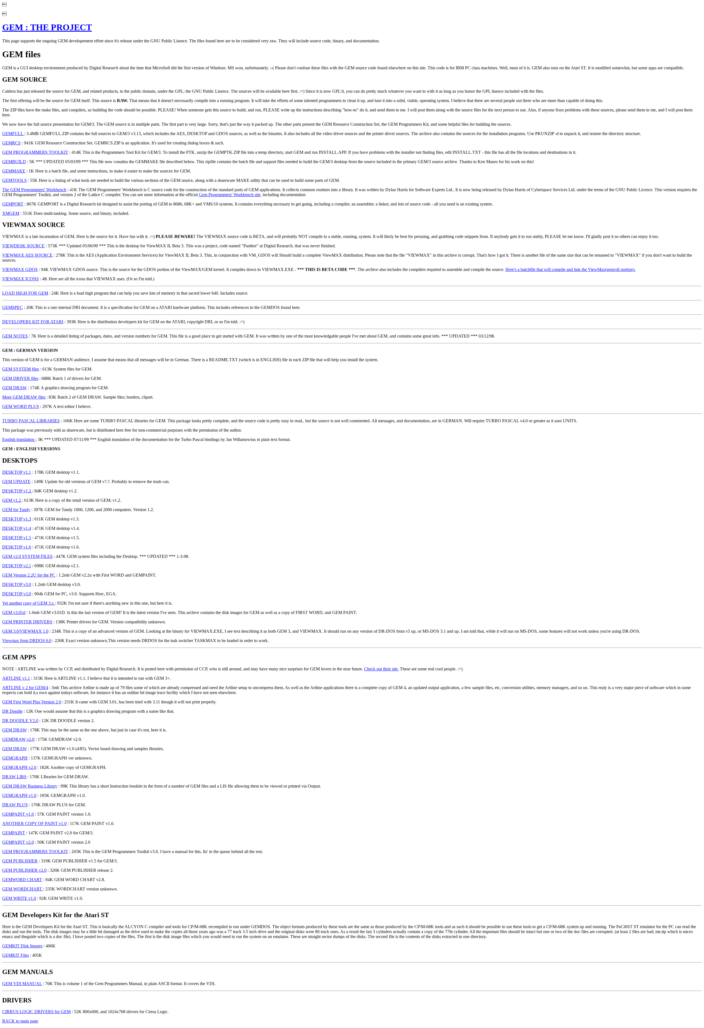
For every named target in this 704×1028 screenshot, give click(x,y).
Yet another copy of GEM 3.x (28, 603)
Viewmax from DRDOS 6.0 (26, 640)
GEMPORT (12, 204)
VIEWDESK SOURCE (23, 245)
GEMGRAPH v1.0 (19, 795)
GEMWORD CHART (22, 879)
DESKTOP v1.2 (17, 491)
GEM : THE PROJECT (47, 27)
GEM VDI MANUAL (22, 983)
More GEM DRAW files (23, 397)
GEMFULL (13, 133)
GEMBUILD (14, 161)
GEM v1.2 (12, 500)
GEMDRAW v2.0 (18, 739)
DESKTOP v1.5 (16, 537)
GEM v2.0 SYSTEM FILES (27, 556)
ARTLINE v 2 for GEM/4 (25, 687)
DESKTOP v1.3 (16, 519)
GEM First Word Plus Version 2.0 (31, 702)
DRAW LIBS (14, 776)
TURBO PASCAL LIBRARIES (31, 420)
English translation (18, 439)
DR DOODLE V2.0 (20, 720)
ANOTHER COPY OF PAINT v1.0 (34, 823)
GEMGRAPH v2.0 (19, 767)
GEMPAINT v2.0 (18, 842)
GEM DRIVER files (20, 378)
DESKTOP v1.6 (16, 547)
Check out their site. (381, 669)
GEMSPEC (12, 307)
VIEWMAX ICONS (20, 278)
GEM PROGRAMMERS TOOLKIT (35, 152)
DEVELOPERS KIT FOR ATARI (32, 321)
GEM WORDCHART (22, 889)
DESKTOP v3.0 (16, 584)
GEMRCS (11, 143)
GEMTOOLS (14, 180)
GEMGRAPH (15, 758)
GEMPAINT (13, 832)
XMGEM (10, 213)
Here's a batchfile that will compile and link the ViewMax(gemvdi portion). (570, 269)
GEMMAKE (13, 171)
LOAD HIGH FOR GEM (25, 293)
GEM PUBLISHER (20, 861)
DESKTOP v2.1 (16, 565)
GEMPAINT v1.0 (18, 814)
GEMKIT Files (15, 955)
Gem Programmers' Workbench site (229, 194)
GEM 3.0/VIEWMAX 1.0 (25, 631)
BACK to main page (20, 1021)
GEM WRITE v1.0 (19, 898)
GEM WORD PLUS (20, 406)
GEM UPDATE (16, 481)
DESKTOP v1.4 (16, 528)
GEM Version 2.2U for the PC (28, 575)
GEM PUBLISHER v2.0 (24, 870)
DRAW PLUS (15, 804)
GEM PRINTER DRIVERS (27, 621)
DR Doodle (12, 711)
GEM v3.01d (13, 612)
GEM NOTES (15, 336)
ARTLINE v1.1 (16, 678)
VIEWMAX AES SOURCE (27, 255)
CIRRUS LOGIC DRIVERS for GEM (36, 1011)
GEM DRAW (14, 387)
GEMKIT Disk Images (22, 946)
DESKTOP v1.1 (16, 472)
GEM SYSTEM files (20, 369)
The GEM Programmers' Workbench (34, 189)
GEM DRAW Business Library (29, 786)
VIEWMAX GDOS (20, 269)
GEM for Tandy (16, 509)
